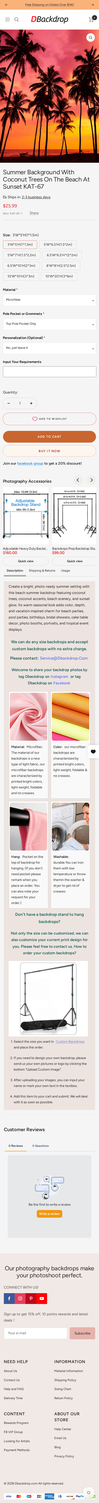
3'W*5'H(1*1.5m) (20, 245)
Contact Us (12, 1380)
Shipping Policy (65, 1380)
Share (34, 213)
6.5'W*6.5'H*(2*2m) (62, 255)
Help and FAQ (14, 1389)
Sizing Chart (62, 1389)
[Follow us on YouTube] (41, 1298)
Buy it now (49, 451)
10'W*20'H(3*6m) (59, 276)
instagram (59, 676)
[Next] (91, 480)
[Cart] (91, 19)
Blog (57, 1447)
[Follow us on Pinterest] (30, 1298)
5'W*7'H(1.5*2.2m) (21, 255)
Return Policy (63, 1398)
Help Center (62, 1429)
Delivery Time (13, 1398)
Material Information (68, 1371)
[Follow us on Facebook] (9, 1298)
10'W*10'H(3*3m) (20, 276)
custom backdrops (70, 1042)
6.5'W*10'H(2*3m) (21, 266)
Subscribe (82, 1333)
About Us (10, 1371)
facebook (61, 683)
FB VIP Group (13, 1432)
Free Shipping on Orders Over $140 (49, 4)
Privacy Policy (64, 1456)
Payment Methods (17, 1450)
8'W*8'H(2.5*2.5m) (61, 266)
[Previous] (78, 480)
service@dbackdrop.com (64, 658)
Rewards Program (16, 1423)
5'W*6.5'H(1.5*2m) (58, 245)
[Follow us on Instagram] (20, 1298)
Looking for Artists (17, 1441)
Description (15, 570)
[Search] (16, 19)
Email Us (60, 1438)
